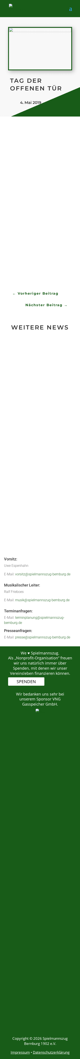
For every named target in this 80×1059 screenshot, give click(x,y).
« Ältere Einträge (25, 531)
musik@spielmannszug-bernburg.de (42, 600)
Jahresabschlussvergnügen (39, 456)
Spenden (26, 681)
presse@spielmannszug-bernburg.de (42, 637)
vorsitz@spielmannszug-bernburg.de (42, 574)
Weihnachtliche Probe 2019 (37, 373)
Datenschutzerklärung (51, 1052)
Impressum (20, 1052)
